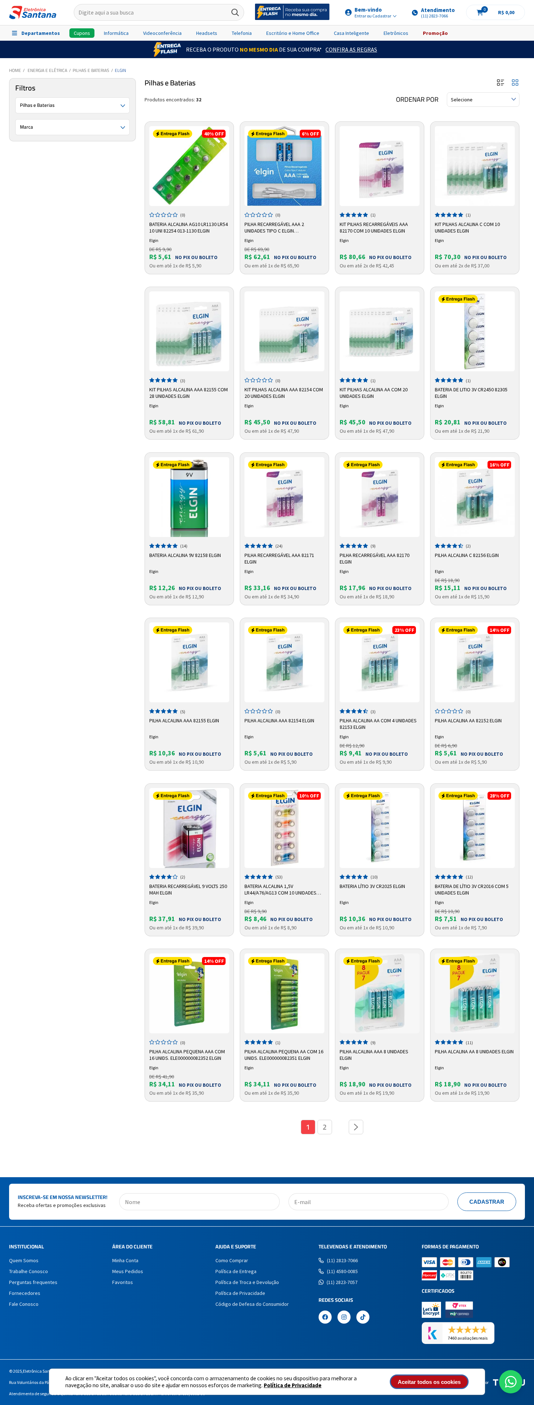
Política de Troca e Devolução (247, 1282)
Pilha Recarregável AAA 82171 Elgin (279, 558)
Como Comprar (231, 1260)
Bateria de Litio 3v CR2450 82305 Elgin (471, 392)
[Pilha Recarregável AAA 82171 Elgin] (284, 497)
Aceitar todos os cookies (429, 1382)
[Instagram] (344, 1318)
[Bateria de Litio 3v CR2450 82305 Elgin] (475, 331)
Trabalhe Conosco (28, 1271)
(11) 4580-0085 (342, 1271)
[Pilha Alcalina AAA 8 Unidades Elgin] (380, 993)
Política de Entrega (235, 1271)
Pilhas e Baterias (91, 70)
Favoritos (122, 1282)
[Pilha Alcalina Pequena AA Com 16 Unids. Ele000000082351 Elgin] (284, 993)
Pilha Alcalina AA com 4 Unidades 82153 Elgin (378, 723)
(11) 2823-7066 (342, 1260)
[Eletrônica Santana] (32, 12)
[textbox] (159, 12)
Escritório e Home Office (292, 33)
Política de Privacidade (292, 1385)
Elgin (120, 70)
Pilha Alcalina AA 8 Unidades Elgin (474, 1051)
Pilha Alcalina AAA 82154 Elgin (279, 720)
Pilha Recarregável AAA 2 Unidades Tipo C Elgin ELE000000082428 (274, 228)
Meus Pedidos (127, 1271)
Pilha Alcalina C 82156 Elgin (467, 555)
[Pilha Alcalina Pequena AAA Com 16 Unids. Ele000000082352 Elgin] (189, 993)
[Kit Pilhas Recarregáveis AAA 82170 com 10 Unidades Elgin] (380, 166)
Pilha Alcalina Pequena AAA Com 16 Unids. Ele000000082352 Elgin (187, 1054)
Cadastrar (486, 1202)
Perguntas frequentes (33, 1282)
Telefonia (242, 33)
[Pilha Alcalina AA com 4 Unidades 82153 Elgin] (380, 662)
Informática (116, 33)
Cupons (82, 33)
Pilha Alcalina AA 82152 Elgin (468, 720)
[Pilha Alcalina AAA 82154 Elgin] (284, 662)
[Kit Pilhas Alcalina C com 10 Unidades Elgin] (475, 166)
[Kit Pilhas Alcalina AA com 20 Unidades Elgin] (380, 331)
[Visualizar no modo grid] (515, 83)
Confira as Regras (351, 49)
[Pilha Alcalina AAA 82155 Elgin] (189, 662)
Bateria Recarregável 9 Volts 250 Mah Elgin (188, 889)
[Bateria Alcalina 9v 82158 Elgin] (189, 497)
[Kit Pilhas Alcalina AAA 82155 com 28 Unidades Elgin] (189, 331)
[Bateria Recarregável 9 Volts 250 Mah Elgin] (189, 828)
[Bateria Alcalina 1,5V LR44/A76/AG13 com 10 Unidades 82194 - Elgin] (284, 828)
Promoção (435, 33)
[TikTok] (362, 1318)
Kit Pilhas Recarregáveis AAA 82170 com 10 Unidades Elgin (374, 227)
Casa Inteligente (351, 33)
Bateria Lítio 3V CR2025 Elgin (372, 886)
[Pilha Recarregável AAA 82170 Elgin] (380, 497)
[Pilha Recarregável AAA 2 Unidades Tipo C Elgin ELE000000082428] (284, 166)
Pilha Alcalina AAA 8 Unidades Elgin (374, 1054)
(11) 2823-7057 (342, 1282)
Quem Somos (24, 1260)
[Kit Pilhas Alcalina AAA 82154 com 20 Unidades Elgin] (284, 331)
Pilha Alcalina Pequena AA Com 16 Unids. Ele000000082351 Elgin (283, 1054)
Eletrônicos (396, 33)
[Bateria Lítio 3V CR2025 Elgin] (380, 828)
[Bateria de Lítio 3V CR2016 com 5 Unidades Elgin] (475, 828)
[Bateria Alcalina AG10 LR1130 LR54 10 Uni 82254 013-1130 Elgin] (189, 166)
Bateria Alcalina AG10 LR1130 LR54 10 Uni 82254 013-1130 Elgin (188, 227)
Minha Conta (125, 1260)
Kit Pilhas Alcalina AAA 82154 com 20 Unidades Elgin (283, 392)
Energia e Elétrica (47, 70)
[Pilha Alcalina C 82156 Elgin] (475, 497)
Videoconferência (162, 33)
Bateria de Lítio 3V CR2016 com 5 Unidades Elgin (472, 889)
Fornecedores (24, 1293)
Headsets (206, 33)
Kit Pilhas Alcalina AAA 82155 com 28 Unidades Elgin (188, 392)
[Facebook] (325, 1318)
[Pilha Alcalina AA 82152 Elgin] (475, 662)
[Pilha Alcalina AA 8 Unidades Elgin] (475, 993)
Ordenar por (417, 99)
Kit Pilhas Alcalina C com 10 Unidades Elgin (467, 227)
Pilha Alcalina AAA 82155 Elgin (184, 720)
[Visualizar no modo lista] (500, 83)
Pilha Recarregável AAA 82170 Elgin (374, 558)
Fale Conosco (24, 1304)
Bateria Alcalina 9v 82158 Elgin (185, 555)
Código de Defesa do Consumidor (252, 1304)
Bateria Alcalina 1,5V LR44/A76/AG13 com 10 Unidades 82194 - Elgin (280, 890)
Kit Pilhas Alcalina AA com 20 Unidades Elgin (374, 392)
